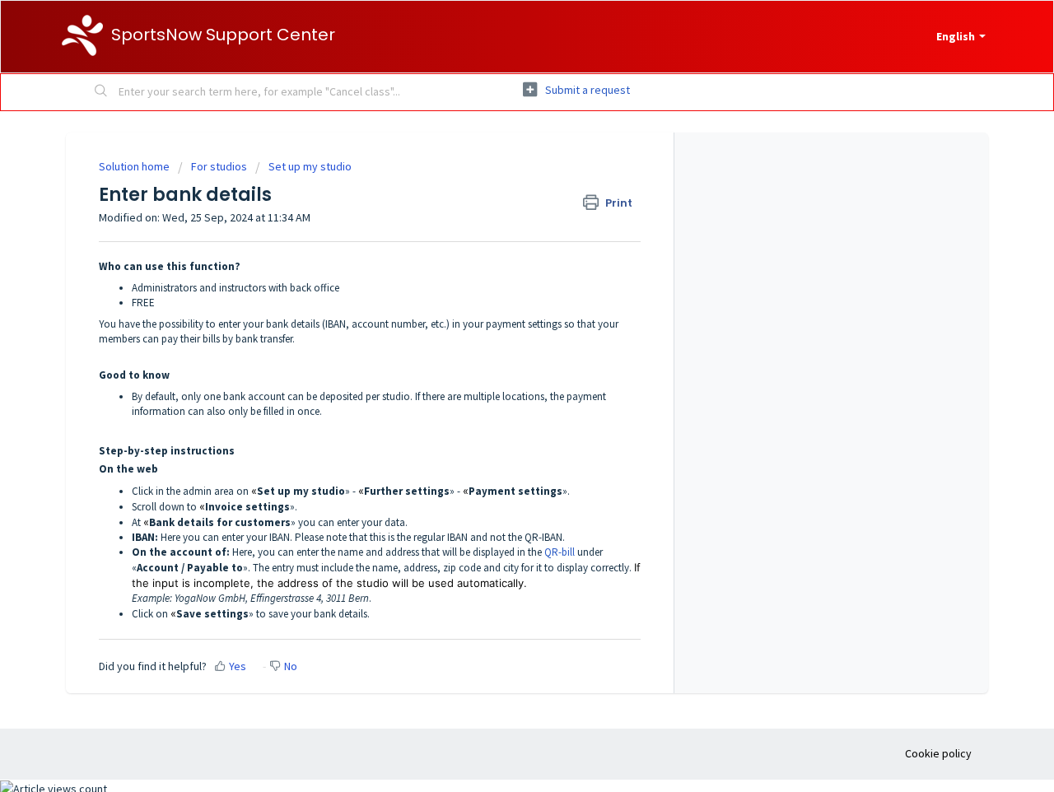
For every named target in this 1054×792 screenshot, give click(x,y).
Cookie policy (938, 753)
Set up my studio (310, 166)
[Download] (496, 177)
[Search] (101, 92)
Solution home (135, 166)
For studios (219, 166)
